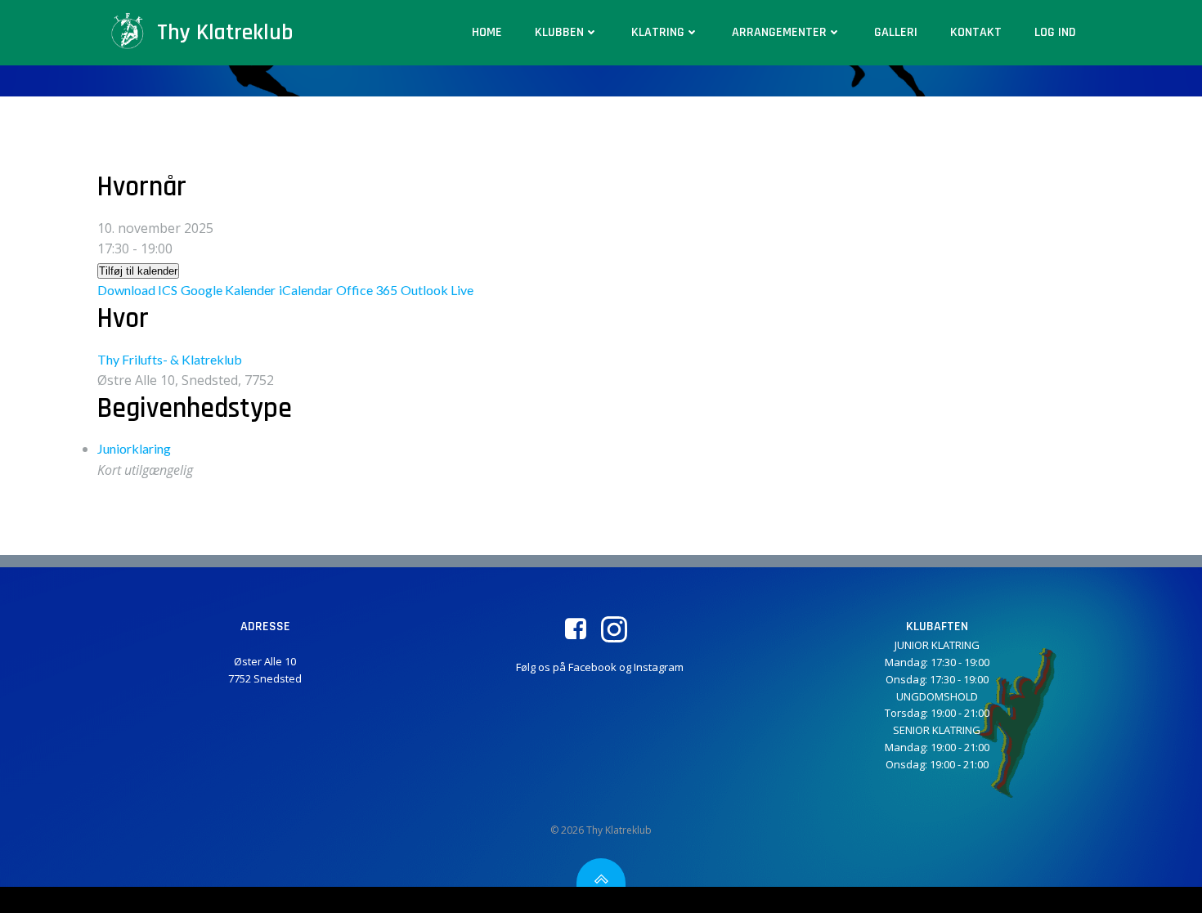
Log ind (1055, 32)
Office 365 (366, 290)
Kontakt (976, 32)
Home (487, 32)
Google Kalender (228, 290)
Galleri (895, 32)
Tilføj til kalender (138, 271)
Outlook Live (437, 290)
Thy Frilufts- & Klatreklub (169, 359)
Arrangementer (779, 32)
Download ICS (137, 290)
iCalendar (306, 290)
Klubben (559, 32)
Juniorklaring (134, 448)
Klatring (657, 32)
